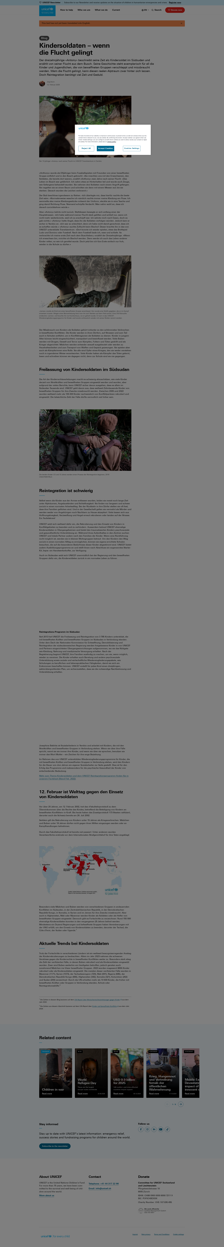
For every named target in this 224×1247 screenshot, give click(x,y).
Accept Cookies (105, 148)
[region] (113, 140)
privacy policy (111, 142)
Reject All (86, 148)
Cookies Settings (131, 148)
